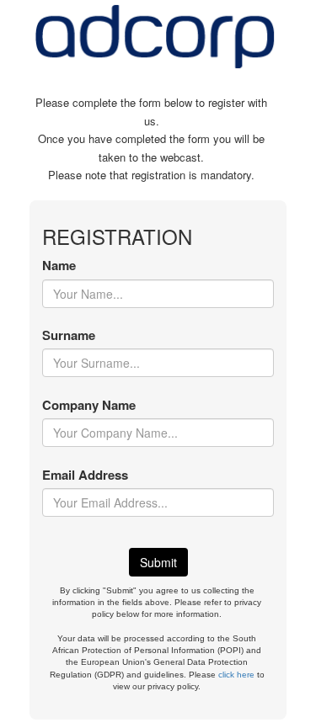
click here (236, 674)
